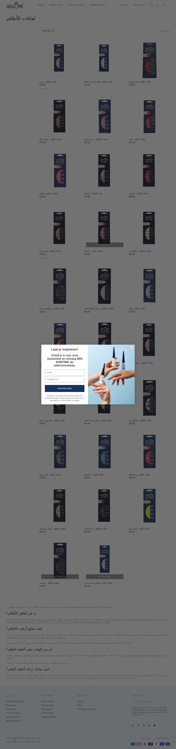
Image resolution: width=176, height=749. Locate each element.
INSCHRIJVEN (64, 388)
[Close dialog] (132, 348)
